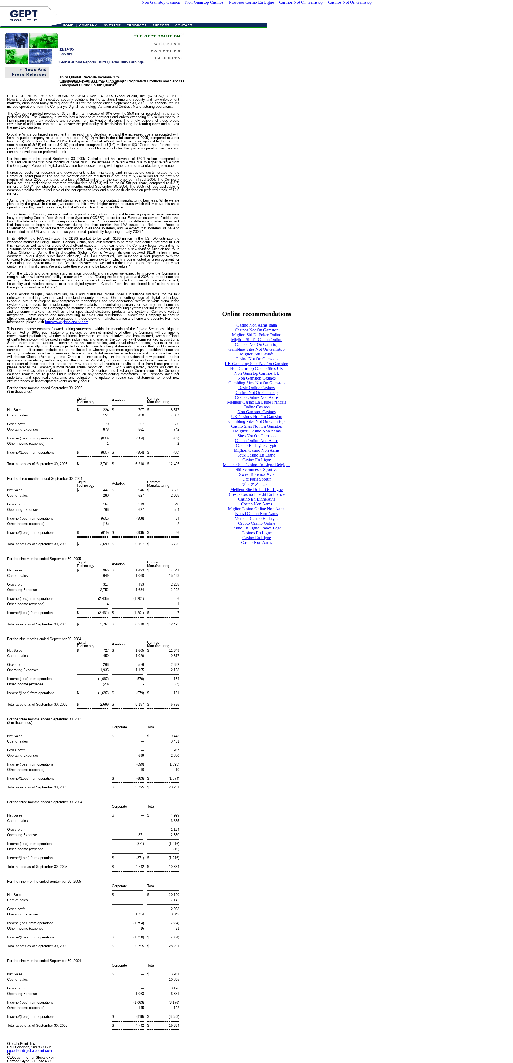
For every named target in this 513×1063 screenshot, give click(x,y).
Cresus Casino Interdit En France (257, 494)
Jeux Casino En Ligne (256, 455)
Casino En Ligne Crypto (256, 445)
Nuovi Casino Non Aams (256, 513)
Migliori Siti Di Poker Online (256, 335)
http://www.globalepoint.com (66, 322)
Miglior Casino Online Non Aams (256, 509)
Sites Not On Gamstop (257, 436)
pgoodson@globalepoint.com (29, 1051)
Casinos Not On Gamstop (256, 330)
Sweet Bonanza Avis (256, 474)
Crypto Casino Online (256, 523)
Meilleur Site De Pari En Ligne (256, 489)
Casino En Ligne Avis (256, 499)
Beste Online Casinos (256, 387)
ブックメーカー (256, 484)
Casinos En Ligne (257, 533)
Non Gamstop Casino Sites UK (256, 368)
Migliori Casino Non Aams (256, 450)
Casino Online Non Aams (256, 397)
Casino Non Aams (256, 504)
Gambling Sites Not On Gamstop (256, 349)
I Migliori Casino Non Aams (256, 431)
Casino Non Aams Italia (256, 325)
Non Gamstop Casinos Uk (256, 373)
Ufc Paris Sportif (256, 479)
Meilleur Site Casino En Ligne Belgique (256, 464)
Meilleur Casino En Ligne (256, 518)
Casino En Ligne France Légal (256, 528)
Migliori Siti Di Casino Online (256, 339)
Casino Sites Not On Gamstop (256, 426)
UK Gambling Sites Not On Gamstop (256, 363)
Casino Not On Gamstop (257, 359)
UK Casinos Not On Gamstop (256, 416)
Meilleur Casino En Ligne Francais (256, 402)
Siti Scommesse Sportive (256, 469)
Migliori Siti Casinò (256, 354)
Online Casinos (257, 407)
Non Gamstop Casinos (257, 378)
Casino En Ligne (256, 460)
